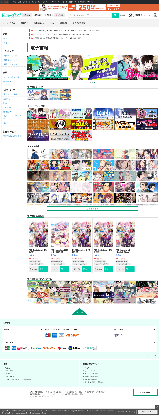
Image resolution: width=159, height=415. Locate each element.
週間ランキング (10, 59)
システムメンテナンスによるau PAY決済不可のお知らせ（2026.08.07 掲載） (62, 34)
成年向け (37, 15)
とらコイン (46, 2)
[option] (43, 67)
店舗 (19, 2)
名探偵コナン (39, 23)
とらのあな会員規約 (54, 392)
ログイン (146, 15)
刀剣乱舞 (63, 23)
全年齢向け (27, 15)
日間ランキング (10, 55)
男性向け (50, 15)
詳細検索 (122, 15)
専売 (5, 42)
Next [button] (155, 67)
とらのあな (4, 2)
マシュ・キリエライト (36, 264)
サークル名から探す (12, 77)
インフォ (13, 2)
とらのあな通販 (79, 23)
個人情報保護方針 (36, 394)
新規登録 (138, 15)
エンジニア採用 (80, 2)
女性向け (60, 15)
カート (44, 269)
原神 (5, 123)
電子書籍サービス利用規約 (96, 392)
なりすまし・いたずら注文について (42, 396)
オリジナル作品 (9, 23)
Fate (52, 23)
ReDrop (31, 255)
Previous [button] (29, 67)
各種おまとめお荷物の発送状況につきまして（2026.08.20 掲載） (58, 38)
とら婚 (25, 2)
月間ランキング (10, 64)
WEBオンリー (56, 2)
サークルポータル (35, 2)
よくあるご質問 (68, 2)
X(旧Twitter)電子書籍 (12, 136)
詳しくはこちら (152, 355)
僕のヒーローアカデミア (13, 117)
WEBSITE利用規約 (36, 392)
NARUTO (7, 111)
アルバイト (91, 2)
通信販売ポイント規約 (74, 392)
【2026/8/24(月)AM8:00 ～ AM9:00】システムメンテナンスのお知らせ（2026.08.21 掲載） (67, 30)
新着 (5, 38)
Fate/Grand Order (34, 261)
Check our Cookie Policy (126, 412)
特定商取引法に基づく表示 (74, 394)
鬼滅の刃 (24, 23)
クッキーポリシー (53, 394)
